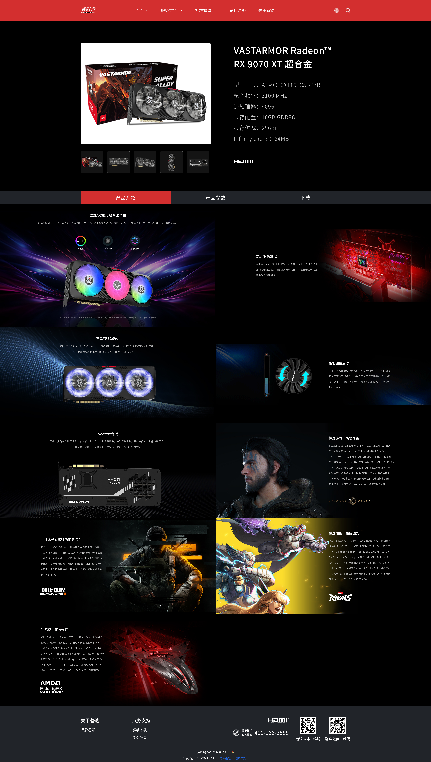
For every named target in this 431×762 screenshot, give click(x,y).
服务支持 (141, 720)
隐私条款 (225, 758)
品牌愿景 (88, 730)
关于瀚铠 (90, 720)
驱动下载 (139, 730)
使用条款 (240, 758)
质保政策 (139, 738)
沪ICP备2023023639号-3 (211, 752)
